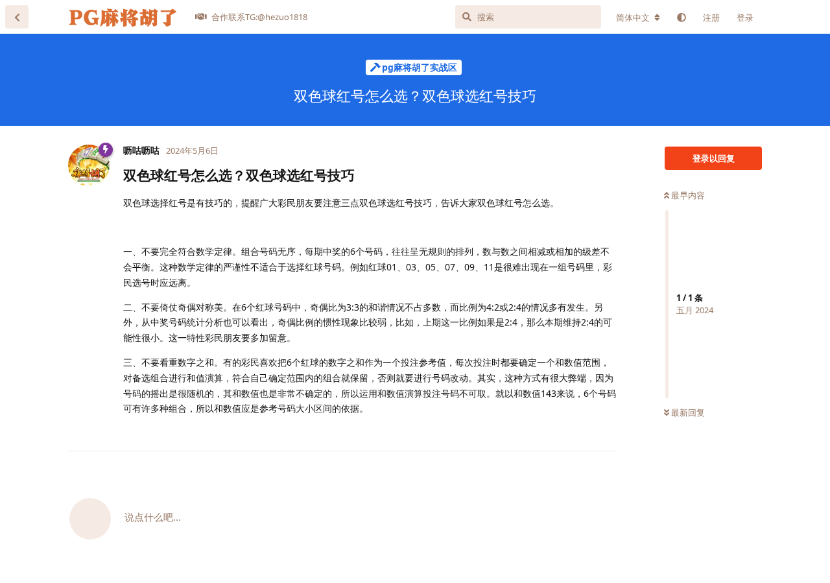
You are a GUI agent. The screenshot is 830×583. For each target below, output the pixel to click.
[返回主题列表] (17, 17)
